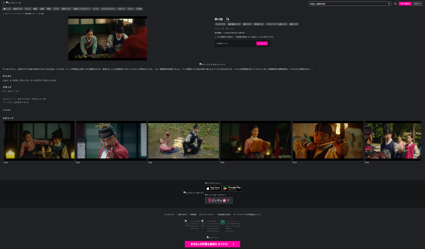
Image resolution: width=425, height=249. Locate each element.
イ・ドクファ (36, 80)
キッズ (95, 9)
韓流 (35, 9)
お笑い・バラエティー (82, 9)
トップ (7, 9)
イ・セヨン (14, 80)
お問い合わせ (183, 214)
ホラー (130, 9)
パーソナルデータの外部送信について (247, 214)
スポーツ (121, 9)
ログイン (417, 4)
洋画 (42, 9)
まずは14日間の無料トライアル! (212, 244)
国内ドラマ (18, 9)
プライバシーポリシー (207, 214)
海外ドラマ (66, 9)
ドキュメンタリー (108, 9)
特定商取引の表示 (224, 214)
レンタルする (262, 43)
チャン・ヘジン (49, 80)
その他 (139, 9)
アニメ (27, 9)
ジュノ (5, 80)
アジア (56, 9)
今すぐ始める (405, 4)
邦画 (48, 9)
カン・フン (24, 80)
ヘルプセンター (169, 214)
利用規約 (193, 214)
